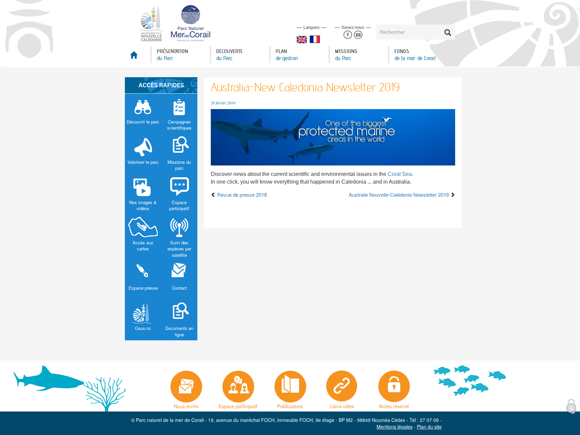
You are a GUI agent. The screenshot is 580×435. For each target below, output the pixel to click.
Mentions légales (395, 426)
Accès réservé (394, 404)
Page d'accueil (137, 57)
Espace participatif (238, 404)
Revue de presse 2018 (241, 194)
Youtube (357, 35)
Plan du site (429, 426)
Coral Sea (400, 174)
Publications (290, 404)
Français (315, 39)
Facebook (347, 35)
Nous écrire (186, 404)
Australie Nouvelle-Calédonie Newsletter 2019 (399, 194)
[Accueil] (179, 22)
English (302, 39)
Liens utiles (342, 404)
